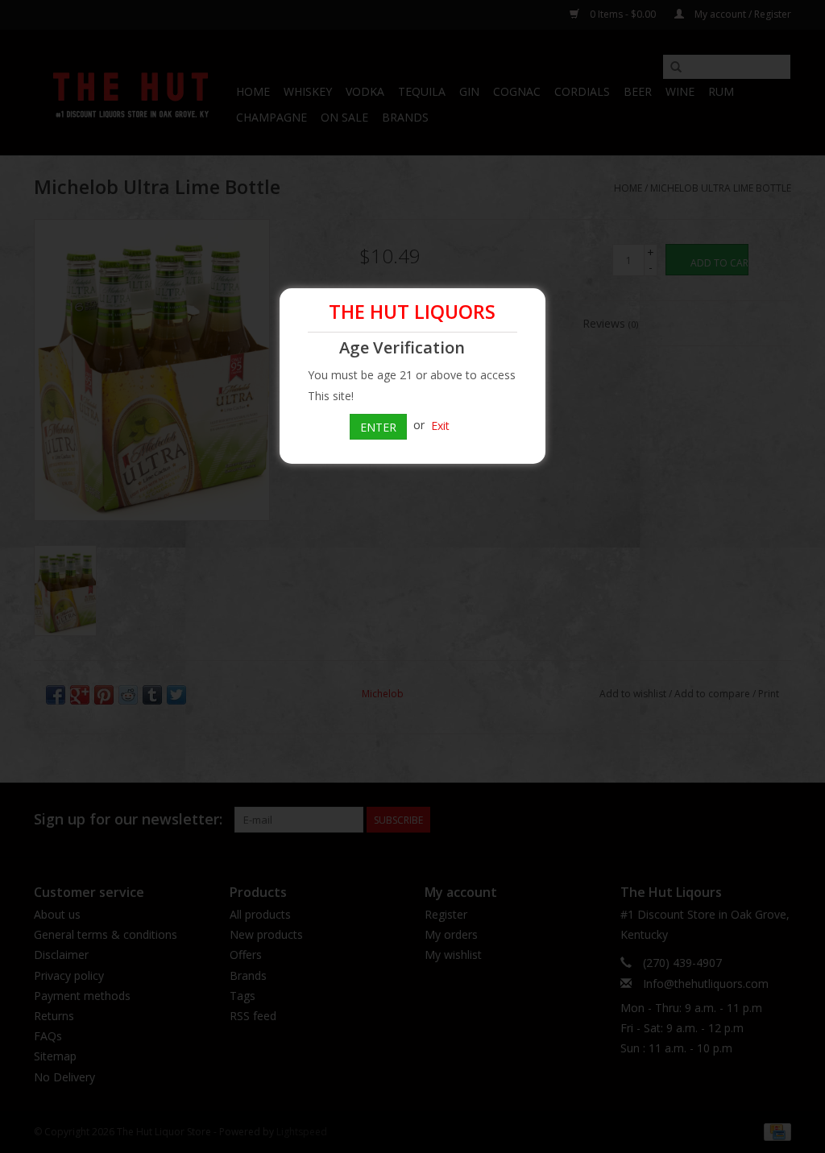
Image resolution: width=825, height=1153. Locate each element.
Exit (440, 424)
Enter (378, 427)
